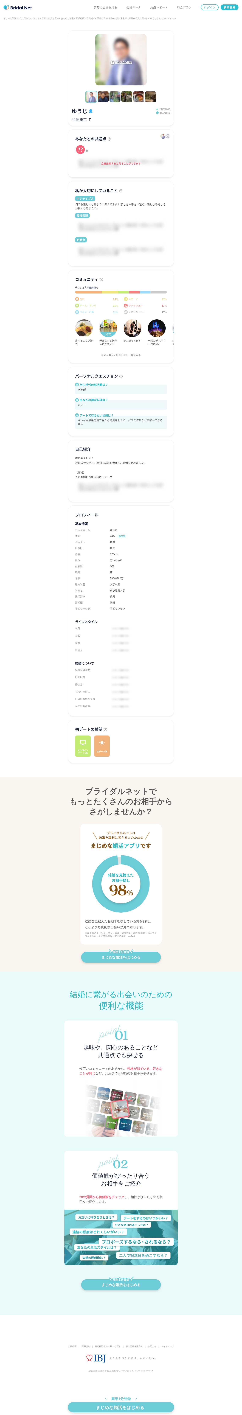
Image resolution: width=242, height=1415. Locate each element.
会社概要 (72, 1346)
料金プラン (184, 7)
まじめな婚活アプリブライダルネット (22, 18)
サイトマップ (167, 1346)
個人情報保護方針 (134, 1346)
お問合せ (152, 1346)
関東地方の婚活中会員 (107, 18)
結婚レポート (159, 7)
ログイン (210, 7)
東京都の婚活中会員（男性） (134, 18)
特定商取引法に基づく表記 (107, 1346)
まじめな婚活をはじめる (121, 957)
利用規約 (85, 1346)
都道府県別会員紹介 (85, 18)
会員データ (133, 7)
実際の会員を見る (105, 7)
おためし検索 (67, 18)
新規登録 (229, 7)
